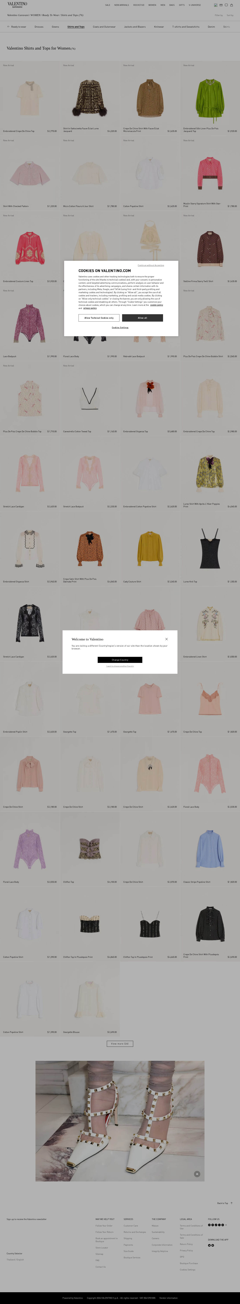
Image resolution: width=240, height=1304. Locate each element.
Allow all (142, 318)
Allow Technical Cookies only (99, 318)
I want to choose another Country (120, 666)
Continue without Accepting (151, 265)
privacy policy (90, 308)
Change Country (120, 659)
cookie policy (156, 305)
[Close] (166, 639)
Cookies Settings (120, 327)
